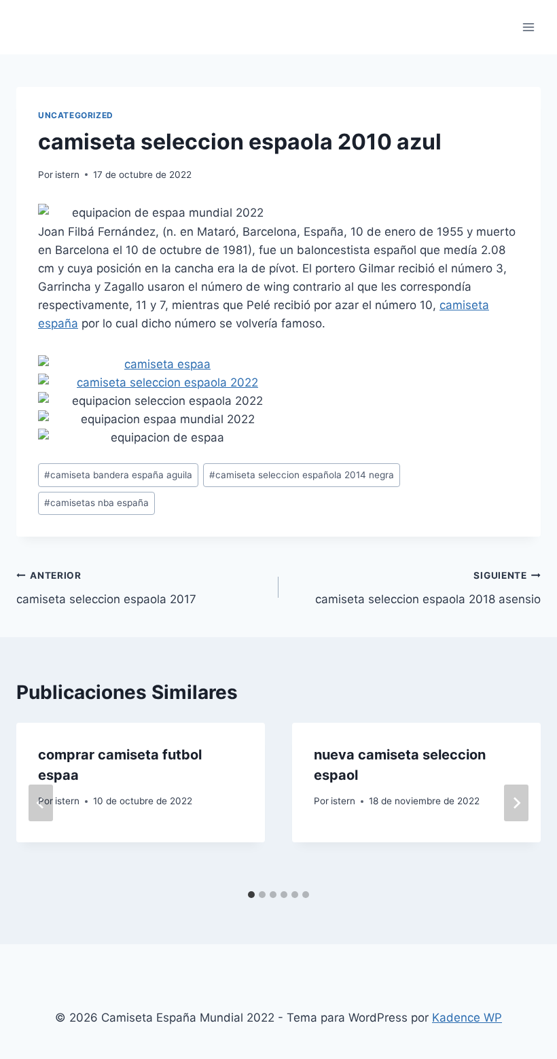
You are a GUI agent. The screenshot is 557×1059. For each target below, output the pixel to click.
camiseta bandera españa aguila (118, 474)
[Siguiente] (516, 803)
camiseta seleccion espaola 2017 (106, 588)
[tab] (251, 894)
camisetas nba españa (96, 502)
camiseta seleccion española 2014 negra (301, 474)
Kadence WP (467, 1017)
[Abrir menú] (528, 26)
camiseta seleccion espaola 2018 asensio (428, 588)
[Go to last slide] (41, 803)
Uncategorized (75, 115)
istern (67, 174)
